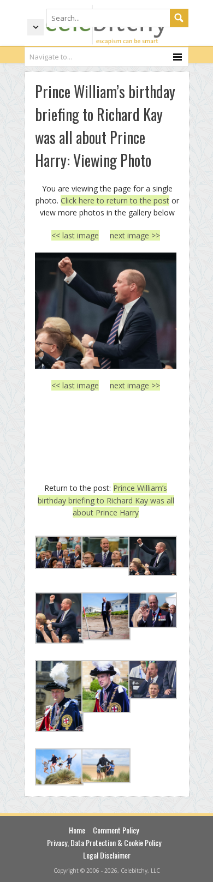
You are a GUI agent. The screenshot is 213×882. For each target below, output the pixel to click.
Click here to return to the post (115, 200)
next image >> (135, 235)
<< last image (75, 235)
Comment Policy (116, 830)
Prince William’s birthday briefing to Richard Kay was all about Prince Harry (106, 500)
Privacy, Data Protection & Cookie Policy (104, 842)
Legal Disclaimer (107, 855)
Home (77, 830)
